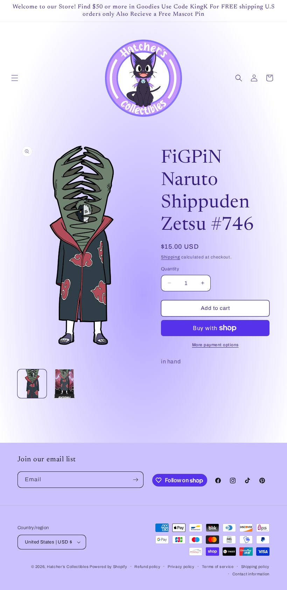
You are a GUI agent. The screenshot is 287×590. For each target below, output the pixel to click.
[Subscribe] (135, 479)
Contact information (251, 574)
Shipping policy (255, 566)
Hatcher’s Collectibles (68, 566)
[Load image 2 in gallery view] (64, 383)
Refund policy (147, 566)
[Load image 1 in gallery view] (32, 383)
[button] (14, 78)
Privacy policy (181, 566)
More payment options (215, 344)
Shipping (170, 257)
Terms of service (218, 566)
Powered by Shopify (108, 566)
